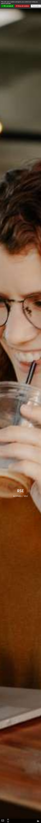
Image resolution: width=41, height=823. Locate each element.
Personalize (36, 6)
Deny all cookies (23, 6)
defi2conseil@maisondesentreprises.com (2, 820)
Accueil (17, 496)
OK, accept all (8, 6)
